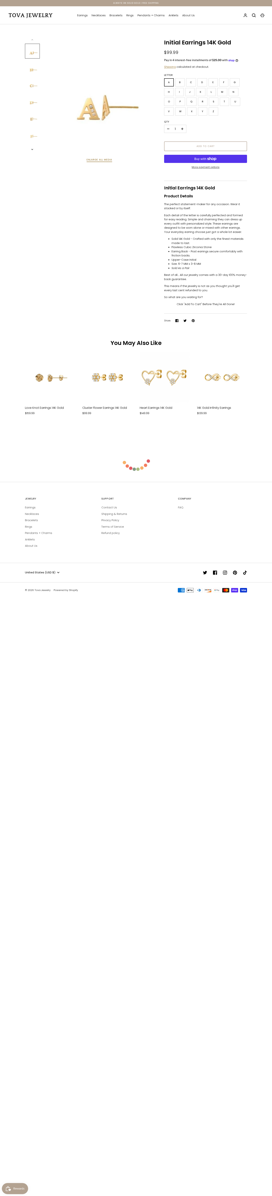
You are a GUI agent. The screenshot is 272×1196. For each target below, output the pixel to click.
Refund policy (110, 533)
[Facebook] (215, 573)
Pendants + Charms (151, 15)
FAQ (180, 507)
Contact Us (109, 507)
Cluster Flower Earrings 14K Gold (104, 408)
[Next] (32, 149)
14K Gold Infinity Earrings (214, 408)
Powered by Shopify (66, 590)
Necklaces (99, 15)
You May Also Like (136, 343)
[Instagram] (225, 573)
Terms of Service (112, 527)
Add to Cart (206, 146)
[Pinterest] (235, 573)
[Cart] (262, 15)
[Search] (254, 15)
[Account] (245, 15)
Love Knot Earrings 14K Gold (44, 408)
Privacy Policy (110, 520)
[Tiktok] (245, 573)
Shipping (170, 67)
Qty (166, 121)
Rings (130, 15)
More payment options (205, 167)
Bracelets (116, 15)
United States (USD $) (40, 572)
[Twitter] (205, 573)
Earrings (82, 15)
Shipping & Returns (114, 514)
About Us (188, 15)
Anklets (173, 15)
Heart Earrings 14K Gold (156, 408)
